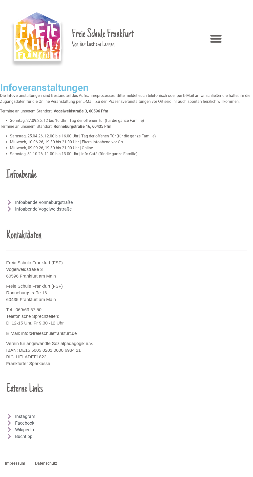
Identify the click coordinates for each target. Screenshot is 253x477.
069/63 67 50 (29, 309)
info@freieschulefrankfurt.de (49, 333)
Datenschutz (46, 463)
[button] (216, 38)
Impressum (15, 463)
